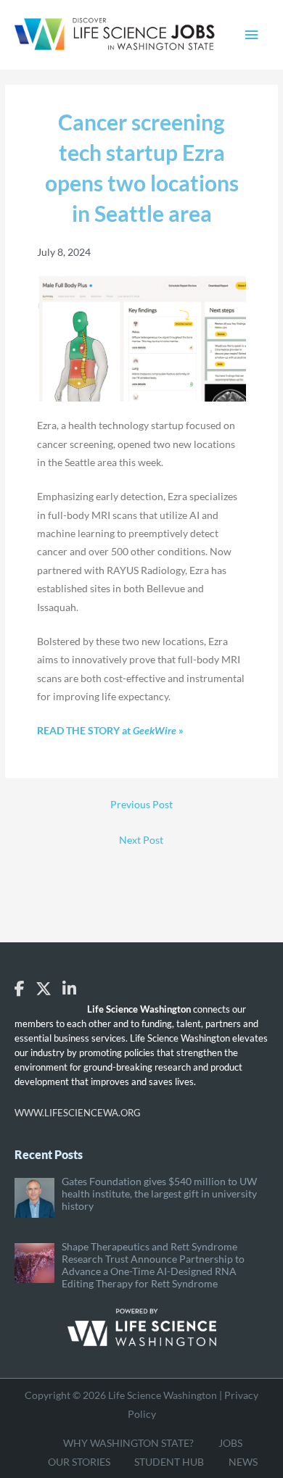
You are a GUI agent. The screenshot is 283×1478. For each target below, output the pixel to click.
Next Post (141, 840)
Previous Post (141, 804)
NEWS (243, 1462)
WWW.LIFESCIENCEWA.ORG (78, 1112)
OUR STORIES (79, 1462)
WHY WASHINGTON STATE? (128, 1443)
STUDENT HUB (169, 1462)
